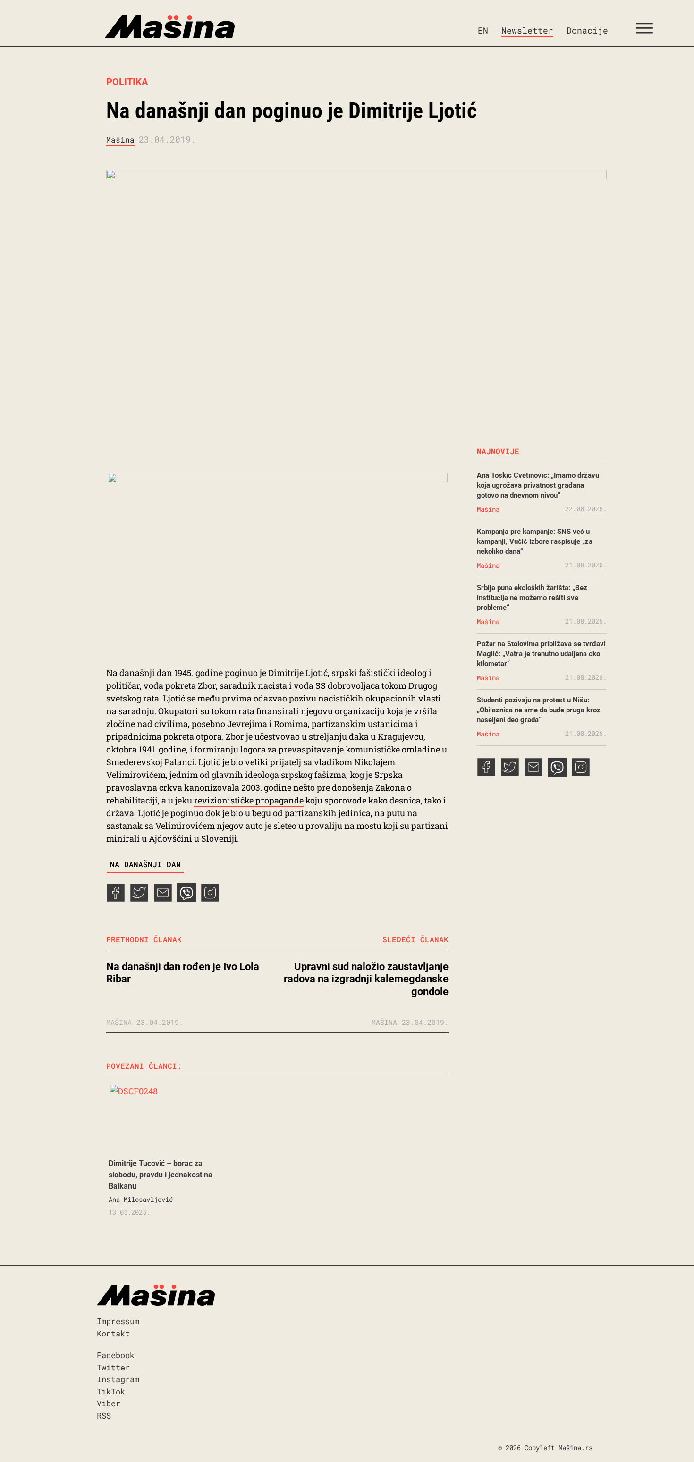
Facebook (116, 1355)
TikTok (111, 1391)
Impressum (118, 1321)
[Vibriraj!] (186, 898)
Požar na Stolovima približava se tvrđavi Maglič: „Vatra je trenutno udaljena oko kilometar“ (541, 654)
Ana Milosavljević (141, 1199)
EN (483, 30)
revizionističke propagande (249, 800)
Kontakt (113, 1333)
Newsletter (527, 30)
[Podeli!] (210, 898)
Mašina (120, 139)
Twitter (113, 1367)
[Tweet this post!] (139, 898)
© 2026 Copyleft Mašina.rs (545, 1447)
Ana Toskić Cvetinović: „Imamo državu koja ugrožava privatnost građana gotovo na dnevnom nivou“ (538, 485)
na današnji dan (145, 864)
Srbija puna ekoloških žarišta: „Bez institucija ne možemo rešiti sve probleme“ (532, 597)
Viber (108, 1403)
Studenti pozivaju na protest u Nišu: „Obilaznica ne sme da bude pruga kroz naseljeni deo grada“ (539, 710)
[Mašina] (130, 27)
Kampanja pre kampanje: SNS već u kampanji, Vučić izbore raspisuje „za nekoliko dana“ (534, 541)
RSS (104, 1415)
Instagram (118, 1379)
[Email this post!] (162, 898)
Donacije (587, 30)
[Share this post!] (115, 898)
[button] (648, 30)
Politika (127, 81)
